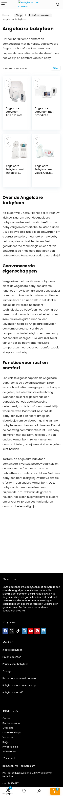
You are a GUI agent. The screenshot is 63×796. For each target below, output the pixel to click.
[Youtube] (30, 631)
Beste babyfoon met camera (19, 678)
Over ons (8, 728)
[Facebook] (5, 631)
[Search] (58, 4)
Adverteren (9, 751)
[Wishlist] (24, 791)
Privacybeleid (10, 746)
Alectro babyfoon (13, 650)
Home (6, 15)
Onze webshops (12, 732)
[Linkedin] (43, 631)
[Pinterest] (37, 631)
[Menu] (4, 4)
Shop (19, 15)
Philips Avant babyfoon (15, 664)
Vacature (8, 737)
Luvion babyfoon (12, 657)
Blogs (6, 742)
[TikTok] (18, 631)
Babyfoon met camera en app (20, 685)
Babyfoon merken (39, 15)
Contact (7, 718)
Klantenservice (11, 723)
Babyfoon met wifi (13, 692)
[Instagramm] (24, 631)
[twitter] (11, 631)
